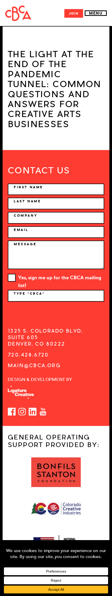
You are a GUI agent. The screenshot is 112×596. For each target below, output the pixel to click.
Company (25, 215)
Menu (95, 13)
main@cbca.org (34, 365)
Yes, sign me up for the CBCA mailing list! (59, 278)
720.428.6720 (28, 355)
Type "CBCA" (30, 293)
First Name (28, 187)
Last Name (27, 201)
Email (21, 229)
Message (25, 244)
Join (74, 13)
